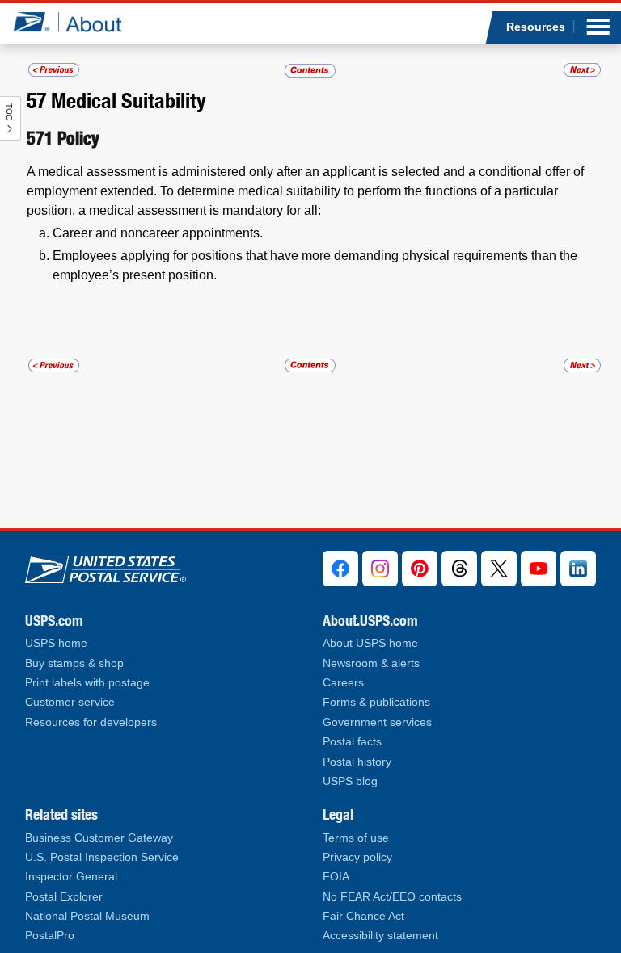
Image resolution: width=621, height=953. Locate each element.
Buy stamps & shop (74, 663)
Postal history (357, 762)
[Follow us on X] (499, 568)
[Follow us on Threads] (459, 568)
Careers (343, 683)
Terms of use (356, 838)
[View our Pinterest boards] (419, 568)
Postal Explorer (64, 897)
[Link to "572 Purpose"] (582, 69)
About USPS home (370, 643)
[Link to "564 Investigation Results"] (53, 69)
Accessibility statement (380, 936)
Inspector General (71, 877)
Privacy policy (357, 857)
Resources (535, 26)
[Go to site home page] (79, 21)
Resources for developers (91, 722)
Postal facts (352, 742)
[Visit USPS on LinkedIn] (578, 568)
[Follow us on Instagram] (380, 568)
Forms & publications (376, 702)
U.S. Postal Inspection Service (102, 857)
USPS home (56, 643)
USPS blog (350, 781)
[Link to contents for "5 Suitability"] (311, 69)
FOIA (336, 877)
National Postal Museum (87, 916)
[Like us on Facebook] (340, 568)
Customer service (70, 702)
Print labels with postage (87, 683)
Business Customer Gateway (99, 838)
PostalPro (49, 936)
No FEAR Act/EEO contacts (392, 897)
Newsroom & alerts (371, 663)
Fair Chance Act (363, 916)
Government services (377, 722)
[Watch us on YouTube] (538, 568)
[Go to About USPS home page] (105, 566)
